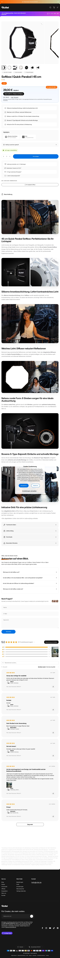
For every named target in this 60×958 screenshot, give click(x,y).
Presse (3, 884)
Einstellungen (19, 886)
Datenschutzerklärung (34, 480)
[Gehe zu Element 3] (15, 67)
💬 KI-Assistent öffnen (30, 184)
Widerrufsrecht (14, 955)
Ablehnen (35, 485)
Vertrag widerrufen (21, 891)
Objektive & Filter (9, 13)
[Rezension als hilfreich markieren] (53, 686)
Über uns (3, 893)
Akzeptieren (24, 485)
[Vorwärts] (58, 1)
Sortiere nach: (42, 667)
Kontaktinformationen (41, 955)
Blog (2, 882)
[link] (36, 882)
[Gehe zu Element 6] (32, 67)
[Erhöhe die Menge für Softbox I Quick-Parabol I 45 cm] (10, 156)
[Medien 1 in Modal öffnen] (41, 24)
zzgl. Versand (14, 97)
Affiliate (3, 888)
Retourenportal (20, 888)
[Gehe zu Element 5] (26, 67)
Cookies (47, 955)
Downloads (4, 886)
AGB (27, 955)
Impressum (34, 955)
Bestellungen (19, 882)
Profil (17, 884)
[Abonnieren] (31, 916)
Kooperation (4, 891)
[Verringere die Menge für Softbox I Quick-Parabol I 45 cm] (3, 156)
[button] (34, 642)
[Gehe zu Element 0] (3, 67)
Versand (30, 955)
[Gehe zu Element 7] (38, 67)
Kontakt (3, 895)
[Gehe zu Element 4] (21, 67)
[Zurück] (2, 1)
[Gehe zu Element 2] (9, 67)
